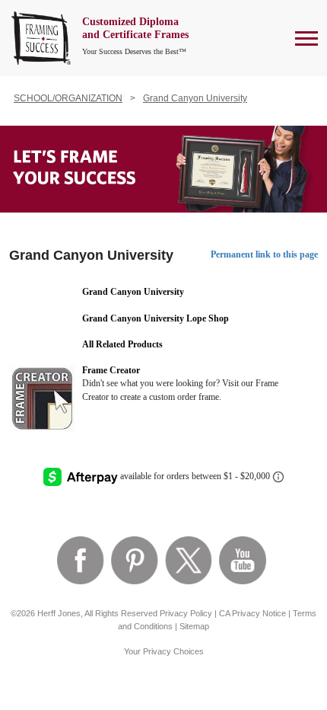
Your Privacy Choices (164, 651)
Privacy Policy (186, 613)
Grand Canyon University (195, 98)
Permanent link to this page (264, 254)
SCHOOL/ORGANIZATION (68, 98)
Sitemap (194, 626)
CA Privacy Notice (252, 613)
